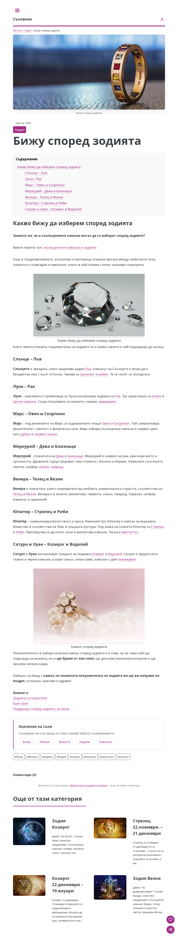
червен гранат (45, 434)
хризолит (87, 374)
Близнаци (75, 456)
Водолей (115, 554)
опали (156, 396)
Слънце (21, 359)
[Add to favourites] (171, 920)
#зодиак (47, 756)
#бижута (32, 756)
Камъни (105, 742)
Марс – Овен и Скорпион (45, 185)
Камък (45, 742)
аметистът (130, 532)
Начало (17, 30)
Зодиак (84, 742)
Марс (18, 413)
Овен (106, 423)
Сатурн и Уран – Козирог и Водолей (53, 209)
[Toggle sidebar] (17, 10)
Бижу (27, 742)
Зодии (28, 30)
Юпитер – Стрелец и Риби (46, 203)
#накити (123, 756)
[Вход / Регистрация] (162, 19)
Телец (17, 494)
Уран (38, 544)
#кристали (107, 756)
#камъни (90, 756)
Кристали (20, 703)
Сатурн (20, 544)
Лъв (88, 369)
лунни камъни (24, 401)
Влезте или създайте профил (88, 785)
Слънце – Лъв (36, 173)
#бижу (19, 756)
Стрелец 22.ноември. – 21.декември (148, 827)
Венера (20, 479)
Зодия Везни (147, 878)
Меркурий (24, 446)
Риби (20, 532)
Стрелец (157, 526)
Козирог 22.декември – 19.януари (67, 884)
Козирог (97, 554)
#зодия (61, 756)
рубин (103, 374)
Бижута (64, 742)
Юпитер (21, 511)
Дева (60, 456)
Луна (18, 386)
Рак (117, 396)
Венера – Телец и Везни (44, 197)
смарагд (57, 466)
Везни (31, 494)
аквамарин (107, 401)
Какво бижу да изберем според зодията (48, 167)
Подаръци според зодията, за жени (41, 709)
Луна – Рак (33, 179)
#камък (75, 756)
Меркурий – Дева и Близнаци (48, 191)
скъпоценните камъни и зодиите (70, 247)
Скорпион (122, 423)
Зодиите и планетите (30, 698)
